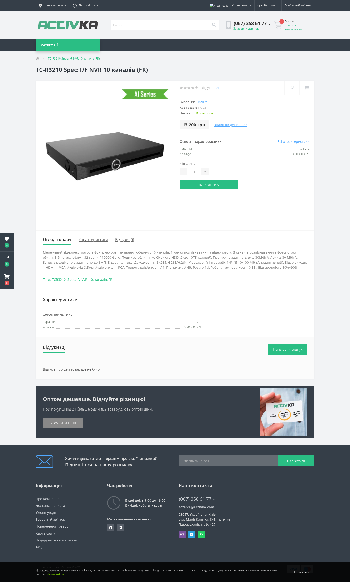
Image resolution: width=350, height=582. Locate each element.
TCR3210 (59, 279)
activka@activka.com (196, 507)
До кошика (209, 184)
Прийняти (301, 572)
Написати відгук (288, 349)
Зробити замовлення (293, 27)
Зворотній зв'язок (50, 519)
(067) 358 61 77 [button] (195, 499)
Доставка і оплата (50, 505)
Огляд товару (57, 239)
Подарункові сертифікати (56, 540)
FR (110, 279)
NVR (84, 279)
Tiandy (201, 102)
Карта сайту (45, 533)
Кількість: (187, 163)
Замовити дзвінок (246, 28)
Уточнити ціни (63, 423)
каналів (101, 279)
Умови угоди (46, 512)
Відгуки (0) (124, 239)
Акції (40, 547)
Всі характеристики (293, 141)
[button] (53, 5)
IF (78, 279)
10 (91, 279)
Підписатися (296, 461)
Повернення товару (52, 526)
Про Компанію (48, 498)
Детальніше (55, 574)
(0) (217, 87)
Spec (71, 279)
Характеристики (93, 239)
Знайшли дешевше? (230, 125)
